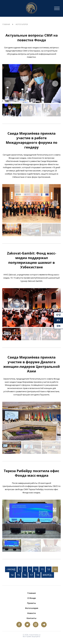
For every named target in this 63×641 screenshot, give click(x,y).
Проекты (31, 603)
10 (35, 569)
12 (48, 569)
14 (12, 575)
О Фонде (31, 598)
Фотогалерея (31, 608)
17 (31, 575)
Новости (31, 613)
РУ (58, 320)
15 (18, 575)
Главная (6, 24)
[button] (55, 84)
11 (42, 569)
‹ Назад (11, 569)
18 (37, 575)
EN (58, 326)
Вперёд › (47, 575)
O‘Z (58, 314)
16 (25, 575)
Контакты (31, 618)
